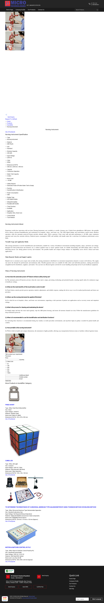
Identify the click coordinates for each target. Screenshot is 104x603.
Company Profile (20, 9)
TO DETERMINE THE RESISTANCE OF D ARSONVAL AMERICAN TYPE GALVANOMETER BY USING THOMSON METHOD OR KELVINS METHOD (50, 507)
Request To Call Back (11, 119)
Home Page (9, 9)
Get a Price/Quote (10, 132)
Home (8, 121)
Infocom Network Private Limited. (29, 597)
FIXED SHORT (9, 404)
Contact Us (41, 9)
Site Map (71, 588)
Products (9, 123)
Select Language (96, 599)
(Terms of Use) (32, 596)
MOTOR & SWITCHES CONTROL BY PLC (18, 547)
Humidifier (10, 125)
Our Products (31, 9)
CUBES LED (9, 460)
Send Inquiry (10, 117)
